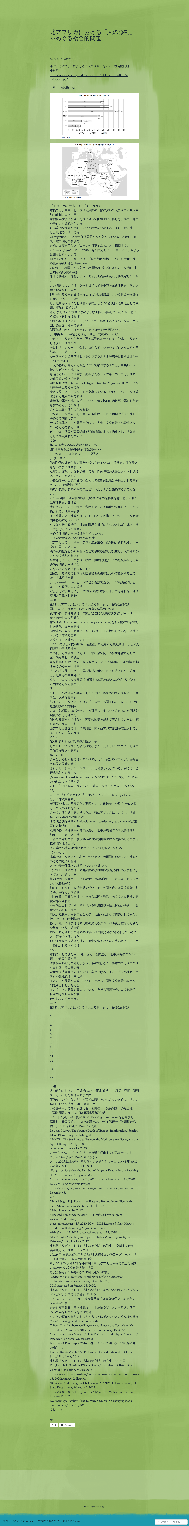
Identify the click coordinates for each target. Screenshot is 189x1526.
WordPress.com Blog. (94, 1507)
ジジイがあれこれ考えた (18, 1521)
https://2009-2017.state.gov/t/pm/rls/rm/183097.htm (84, 1392)
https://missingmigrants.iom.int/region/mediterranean (84, 1188)
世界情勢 (68, 59)
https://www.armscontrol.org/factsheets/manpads (81, 1374)
